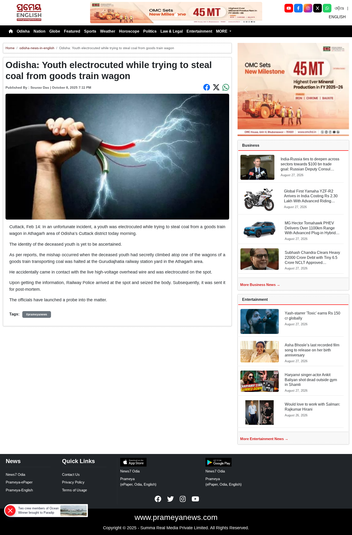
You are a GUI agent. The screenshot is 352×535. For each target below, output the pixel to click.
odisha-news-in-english (36, 48)
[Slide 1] (176, 15)
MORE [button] (222, 31)
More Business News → (260, 285)
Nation (39, 31)
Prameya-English (19, 490)
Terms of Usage (74, 490)
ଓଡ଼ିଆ (339, 8)
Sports (90, 31)
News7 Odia (15, 474)
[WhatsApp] (327, 8)
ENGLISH (337, 17)
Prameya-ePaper (19, 482)
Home (10, 48)
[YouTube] (288, 8)
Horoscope (129, 31)
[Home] (11, 31)
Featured (72, 31)
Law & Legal (171, 31)
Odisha (23, 31)
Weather (107, 31)
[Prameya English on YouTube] (195, 499)
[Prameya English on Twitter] (170, 499)
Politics (150, 31)
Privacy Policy (73, 482)
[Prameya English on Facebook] (158, 499)
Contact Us (71, 474)
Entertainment (199, 31)
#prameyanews (36, 314)
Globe (54, 31)
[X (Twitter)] (317, 8)
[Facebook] (298, 8)
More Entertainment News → (264, 439)
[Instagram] (308, 8)
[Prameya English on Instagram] (183, 499)
